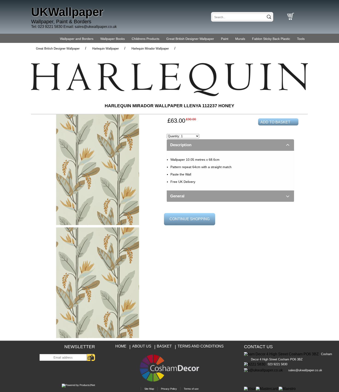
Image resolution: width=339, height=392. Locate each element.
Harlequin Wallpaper (105, 48)
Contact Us (258, 346)
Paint (224, 39)
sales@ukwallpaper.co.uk (96, 27)
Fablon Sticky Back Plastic (271, 39)
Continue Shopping (190, 219)
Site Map (149, 388)
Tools (301, 39)
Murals (240, 39)
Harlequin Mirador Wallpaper (150, 48)
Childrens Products (145, 39)
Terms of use (191, 388)
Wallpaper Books (112, 39)
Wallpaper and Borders (76, 39)
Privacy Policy (169, 388)
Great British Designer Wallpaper (190, 39)
